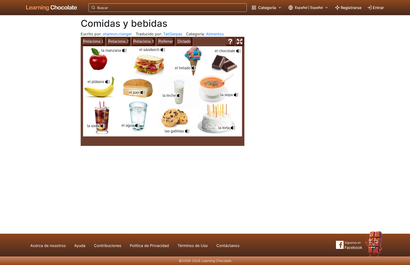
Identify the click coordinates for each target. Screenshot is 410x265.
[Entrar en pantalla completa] (239, 41)
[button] (124, 50)
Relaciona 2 (118, 41)
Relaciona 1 (93, 41)
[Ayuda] (230, 41)
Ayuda (79, 245)
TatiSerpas (172, 34)
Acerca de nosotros (48, 245)
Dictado (184, 41)
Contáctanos (227, 245)
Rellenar (165, 41)
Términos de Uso (192, 245)
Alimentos (215, 34)
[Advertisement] (48, 94)
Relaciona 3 (143, 41)
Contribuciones (107, 245)
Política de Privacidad (149, 245)
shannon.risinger (117, 34)
